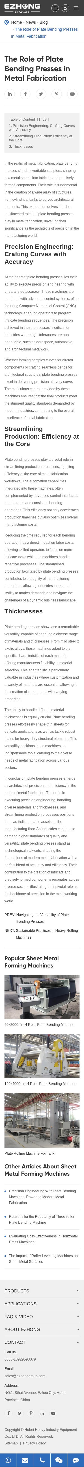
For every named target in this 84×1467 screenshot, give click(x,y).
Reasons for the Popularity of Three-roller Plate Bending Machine (41, 1219)
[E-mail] (25, 1460)
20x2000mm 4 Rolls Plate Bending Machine (39, 1025)
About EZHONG (22, 1329)
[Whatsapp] (8, 1460)
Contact (15, 1342)
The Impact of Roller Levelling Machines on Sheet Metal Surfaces (43, 1259)
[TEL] (42, 1460)
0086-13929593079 (20, 1355)
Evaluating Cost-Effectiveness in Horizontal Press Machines (43, 1239)
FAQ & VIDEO (18, 1316)
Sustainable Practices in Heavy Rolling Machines (47, 934)
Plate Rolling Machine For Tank (29, 1153)
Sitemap (11, 1443)
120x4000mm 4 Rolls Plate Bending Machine (40, 1084)
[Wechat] (59, 1460)
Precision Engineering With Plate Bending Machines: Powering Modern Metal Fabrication (42, 1197)
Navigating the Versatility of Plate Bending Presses (42, 918)
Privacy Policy (34, 1443)
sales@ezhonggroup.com (24, 1372)
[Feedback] (75, 1460)
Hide (43, 119)
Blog (44, 22)
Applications (20, 1303)
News (31, 22)
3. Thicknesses (21, 146)
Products (16, 1290)
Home (16, 22)
